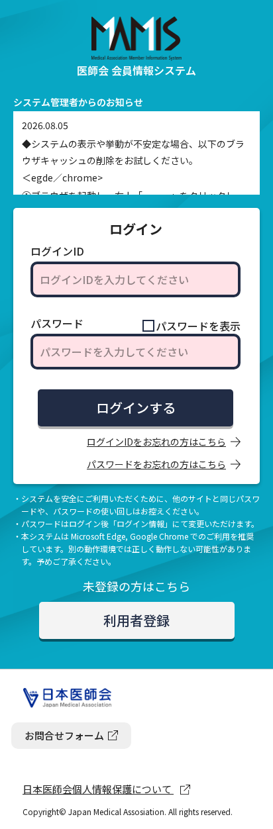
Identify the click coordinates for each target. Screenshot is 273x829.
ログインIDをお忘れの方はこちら (156, 441)
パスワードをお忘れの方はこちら (156, 464)
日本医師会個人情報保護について (98, 789)
